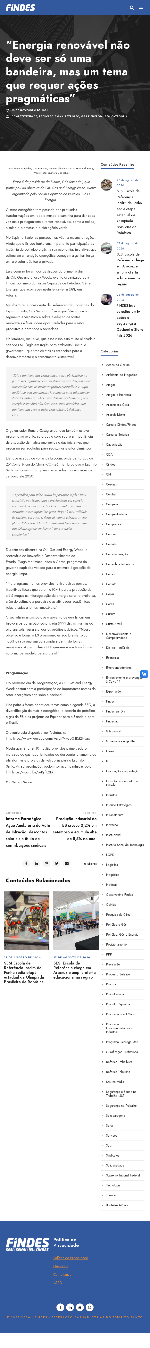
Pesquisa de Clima (118, 914)
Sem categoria (116, 116)
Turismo (111, 1195)
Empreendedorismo (119, 667)
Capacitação (114, 444)
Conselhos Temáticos (120, 564)
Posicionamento (116, 944)
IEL (108, 761)
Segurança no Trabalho (121, 1105)
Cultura (110, 614)
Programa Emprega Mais (122, 1042)
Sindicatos (112, 1155)
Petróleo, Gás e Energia (84, 116)
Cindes (110, 464)
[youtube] (80, 1307)
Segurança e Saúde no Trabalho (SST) (121, 1094)
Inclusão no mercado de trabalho (122, 783)
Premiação (113, 964)
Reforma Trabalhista (119, 1062)
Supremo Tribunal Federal (123, 1175)
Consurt (111, 574)
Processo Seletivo (118, 974)
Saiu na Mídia (115, 1082)
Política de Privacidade (70, 1257)
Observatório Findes (119, 894)
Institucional (113, 835)
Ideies (110, 751)
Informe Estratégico (119, 805)
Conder (111, 534)
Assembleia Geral (117, 404)
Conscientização (117, 554)
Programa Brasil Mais (120, 1014)
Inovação (112, 825)
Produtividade (115, 994)
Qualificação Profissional (122, 1052)
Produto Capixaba (118, 1004)
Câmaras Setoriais (117, 434)
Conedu (111, 544)
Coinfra (111, 494)
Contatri (111, 584)
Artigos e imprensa (118, 394)
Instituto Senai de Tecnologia (125, 845)
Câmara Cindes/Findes (121, 424)
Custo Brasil (114, 624)
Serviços (111, 1135)
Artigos (110, 385)
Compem (112, 504)
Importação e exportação (122, 771)
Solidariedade (115, 1165)
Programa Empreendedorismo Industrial (119, 1028)
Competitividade (24, 116)
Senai (109, 1125)
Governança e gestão (120, 741)
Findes (110, 701)
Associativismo (115, 414)
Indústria (111, 795)
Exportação (113, 691)
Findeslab (112, 721)
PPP (109, 954)
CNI (109, 474)
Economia (112, 657)
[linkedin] (70, 1307)
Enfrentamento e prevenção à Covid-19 (124, 679)
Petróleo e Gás (51, 116)
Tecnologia (113, 1185)
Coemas (111, 484)
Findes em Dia (115, 711)
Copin (110, 594)
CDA (109, 454)
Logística (112, 865)
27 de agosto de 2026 (22, 957)
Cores (110, 604)
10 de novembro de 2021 (30, 110)
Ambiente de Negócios (121, 375)
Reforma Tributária (118, 1072)
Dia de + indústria (117, 647)
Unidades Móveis (117, 1205)
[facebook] (60, 1307)
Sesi (109, 1145)
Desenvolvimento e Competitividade (118, 636)
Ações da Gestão (118, 365)
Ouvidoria (60, 1266)
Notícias (111, 884)
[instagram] (90, 1307)
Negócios (112, 874)
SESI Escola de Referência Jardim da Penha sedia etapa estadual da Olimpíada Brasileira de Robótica (24, 972)
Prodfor (111, 984)
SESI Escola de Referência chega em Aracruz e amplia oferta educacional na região (74, 970)
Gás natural (113, 731)
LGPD (110, 855)
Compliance (113, 524)
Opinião (111, 904)
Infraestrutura (114, 815)
